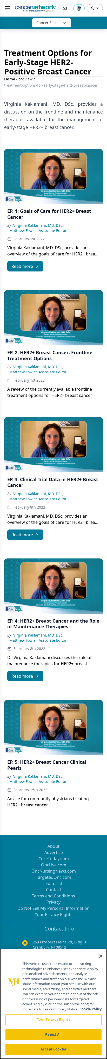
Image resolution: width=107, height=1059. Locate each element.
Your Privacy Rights (53, 914)
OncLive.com (53, 865)
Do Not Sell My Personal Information (53, 908)
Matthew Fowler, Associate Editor (37, 230)
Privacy (53, 902)
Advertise (53, 852)
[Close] (100, 956)
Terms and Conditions (53, 896)
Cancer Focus (47, 22)
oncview (25, 79)
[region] (53, 1004)
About (53, 846)
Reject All (53, 1034)
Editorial (53, 883)
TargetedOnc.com (53, 877)
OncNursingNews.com (53, 871)
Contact (53, 889)
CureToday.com (53, 858)
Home (9, 79)
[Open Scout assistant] (79, 8)
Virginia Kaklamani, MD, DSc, (38, 225)
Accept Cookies (53, 1049)
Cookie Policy (90, 1009)
